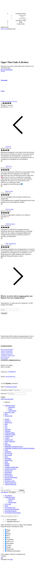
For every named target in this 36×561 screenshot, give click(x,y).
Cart (2, 91)
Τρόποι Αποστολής (6, 352)
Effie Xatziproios (11, 243)
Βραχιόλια (11, 407)
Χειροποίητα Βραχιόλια (12, 509)
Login (3, 397)
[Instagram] (8, 342)
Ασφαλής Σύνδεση (6, 354)
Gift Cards (8, 504)
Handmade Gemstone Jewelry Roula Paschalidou (20, 448)
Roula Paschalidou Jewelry (9, 101)
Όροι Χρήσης (5, 357)
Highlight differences (13, 521)
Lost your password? (7, 399)
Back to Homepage (6, 69)
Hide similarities (12, 519)
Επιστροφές (4, 359)
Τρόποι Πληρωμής (6, 351)
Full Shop (8, 445)
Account (4, 80)
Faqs (6, 443)
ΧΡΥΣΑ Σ (9, 166)
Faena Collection (10, 441)
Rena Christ (9, 191)
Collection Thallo (10, 434)
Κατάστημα (8, 474)
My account (8, 455)
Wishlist (7, 464)
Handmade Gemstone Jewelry (14, 446)
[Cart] (3, 85)
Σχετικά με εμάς (9, 412)
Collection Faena (10, 405)
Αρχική (7, 419)
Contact (7, 438)
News (6, 457)
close (11, 559)
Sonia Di (8, 147)
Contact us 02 (9, 439)
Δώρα (6, 506)
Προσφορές (8, 479)
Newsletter (8, 458)
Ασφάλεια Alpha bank (7, 355)
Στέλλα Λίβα (9, 209)
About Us (8, 421)
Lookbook (8, 451)
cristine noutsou (10, 224)
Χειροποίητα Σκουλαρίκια (13, 512)
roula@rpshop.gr (10, 376)
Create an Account (11, 386)
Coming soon (9, 436)
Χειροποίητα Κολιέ (11, 511)
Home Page (4, 29)
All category (8, 495)
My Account (8, 453)
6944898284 (12, 372)
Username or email (7, 390)
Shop (6, 462)
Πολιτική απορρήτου (7, 349)
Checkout (7, 429)
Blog (6, 414)
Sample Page (8, 460)
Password (4, 393)
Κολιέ (10, 409)
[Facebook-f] (3, 342)
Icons (6, 450)
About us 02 (8, 422)
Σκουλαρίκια (12, 410)
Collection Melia (10, 433)
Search (22, 490)
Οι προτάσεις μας (10, 507)
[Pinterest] (13, 342)
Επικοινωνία (8, 416)
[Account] (3, 74)
